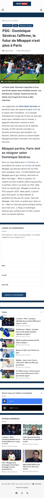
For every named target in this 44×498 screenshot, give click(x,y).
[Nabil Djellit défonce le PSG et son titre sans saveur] (32, 456)
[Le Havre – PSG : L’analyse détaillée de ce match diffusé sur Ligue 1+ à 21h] (8, 322)
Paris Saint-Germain (28, 106)
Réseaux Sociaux (26, 26)
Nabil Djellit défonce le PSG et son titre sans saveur (31, 467)
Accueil (6, 21)
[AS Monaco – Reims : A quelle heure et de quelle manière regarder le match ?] (8, 332)
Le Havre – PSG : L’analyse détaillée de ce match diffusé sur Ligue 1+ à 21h (28, 321)
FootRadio (37, 484)
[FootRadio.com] (22, 4)
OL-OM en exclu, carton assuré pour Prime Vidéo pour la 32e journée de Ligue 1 (28, 373)
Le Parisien (14, 21)
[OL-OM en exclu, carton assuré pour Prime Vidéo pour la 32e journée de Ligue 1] (8, 374)
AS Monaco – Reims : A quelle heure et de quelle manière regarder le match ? (27, 331)
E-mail (4, 275)
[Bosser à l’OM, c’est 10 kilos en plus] (8, 353)
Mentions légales (22, 487)
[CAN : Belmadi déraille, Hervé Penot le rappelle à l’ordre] (32, 429)
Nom (3, 265)
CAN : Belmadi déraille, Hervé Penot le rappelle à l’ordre (32, 439)
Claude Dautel (8, 51)
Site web (5, 285)
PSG (15, 26)
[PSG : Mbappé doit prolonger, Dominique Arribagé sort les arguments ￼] (11, 455)
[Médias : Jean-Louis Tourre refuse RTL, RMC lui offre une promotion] (8, 363)
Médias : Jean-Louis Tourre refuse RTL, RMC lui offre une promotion (27, 362)
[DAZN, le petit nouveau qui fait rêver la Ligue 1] (8, 343)
